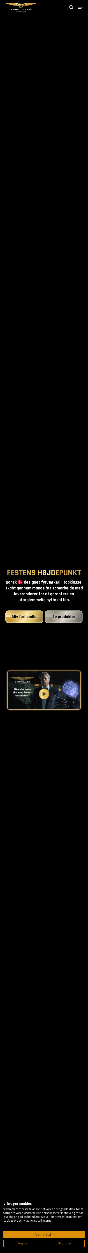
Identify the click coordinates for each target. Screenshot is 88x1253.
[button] (80, 7)
